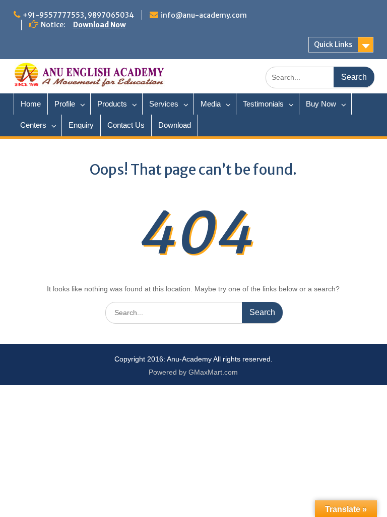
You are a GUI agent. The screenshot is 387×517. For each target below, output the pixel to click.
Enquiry (81, 125)
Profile (64, 103)
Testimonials (263, 103)
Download (174, 125)
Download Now (99, 24)
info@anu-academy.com (204, 15)
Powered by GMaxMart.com (193, 372)
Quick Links (333, 44)
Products (112, 103)
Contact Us (126, 125)
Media (211, 103)
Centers (33, 125)
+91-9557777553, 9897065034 (78, 15)
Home (31, 103)
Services (163, 103)
